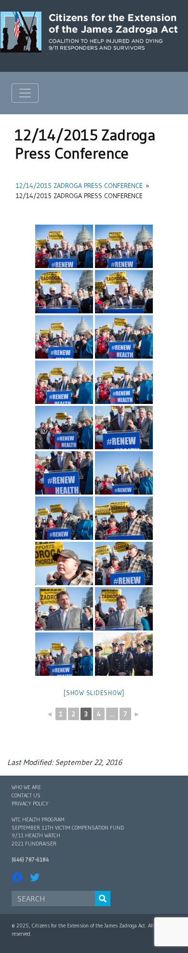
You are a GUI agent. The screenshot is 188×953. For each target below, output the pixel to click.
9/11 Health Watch (36, 835)
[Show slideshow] (94, 693)
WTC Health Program (38, 819)
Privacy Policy (30, 803)
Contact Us (26, 795)
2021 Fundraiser (34, 843)
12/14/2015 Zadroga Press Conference (79, 185)
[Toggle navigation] (25, 93)
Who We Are (26, 787)
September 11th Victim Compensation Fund (68, 827)
